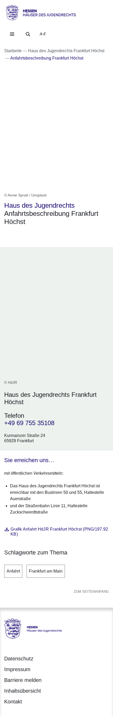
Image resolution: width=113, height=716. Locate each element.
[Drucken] (49, 235)
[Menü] (12, 34)
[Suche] (27, 34)
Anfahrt (13, 571)
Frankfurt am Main (46, 571)
